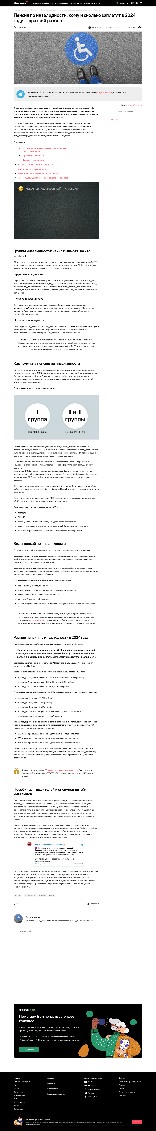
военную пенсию (36, 620)
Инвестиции (76, 3)
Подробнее (29, 1049)
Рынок (16, 1085)
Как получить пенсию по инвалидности (36, 164)
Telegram (91, 1093)
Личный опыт (19, 1092)
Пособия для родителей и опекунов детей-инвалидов (43, 177)
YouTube (91, 1082)
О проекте (122, 1095)
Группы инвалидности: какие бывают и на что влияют (42, 148)
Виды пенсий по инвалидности (32, 169)
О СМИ (121, 1088)
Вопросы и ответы (92, 3)
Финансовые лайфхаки (43, 3)
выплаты (18, 895)
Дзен (15, 1099)
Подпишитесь (105, 92)
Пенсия (33, 10)
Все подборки (52, 1089)
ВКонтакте (92, 1085)
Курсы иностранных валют (57, 1094)
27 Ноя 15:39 (78, 864)
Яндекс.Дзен (92, 1097)
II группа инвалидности (33, 155)
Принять (137, 1122)
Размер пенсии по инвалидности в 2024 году (38, 173)
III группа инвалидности (33, 160)
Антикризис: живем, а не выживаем (62, 770)
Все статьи (114, 119)
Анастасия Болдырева (134, 105)
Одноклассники (94, 1089)
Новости (50, 1078)
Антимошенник (61, 3)
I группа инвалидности (32, 151)
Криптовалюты (19, 1102)
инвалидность (30, 895)
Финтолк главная (20, 10)
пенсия (51, 895)
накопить (42, 895)
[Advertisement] (78, 976)
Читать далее (40, 864)
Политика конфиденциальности (130, 1082)
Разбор (16, 1088)
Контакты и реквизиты (127, 1092)
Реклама (122, 1085)
